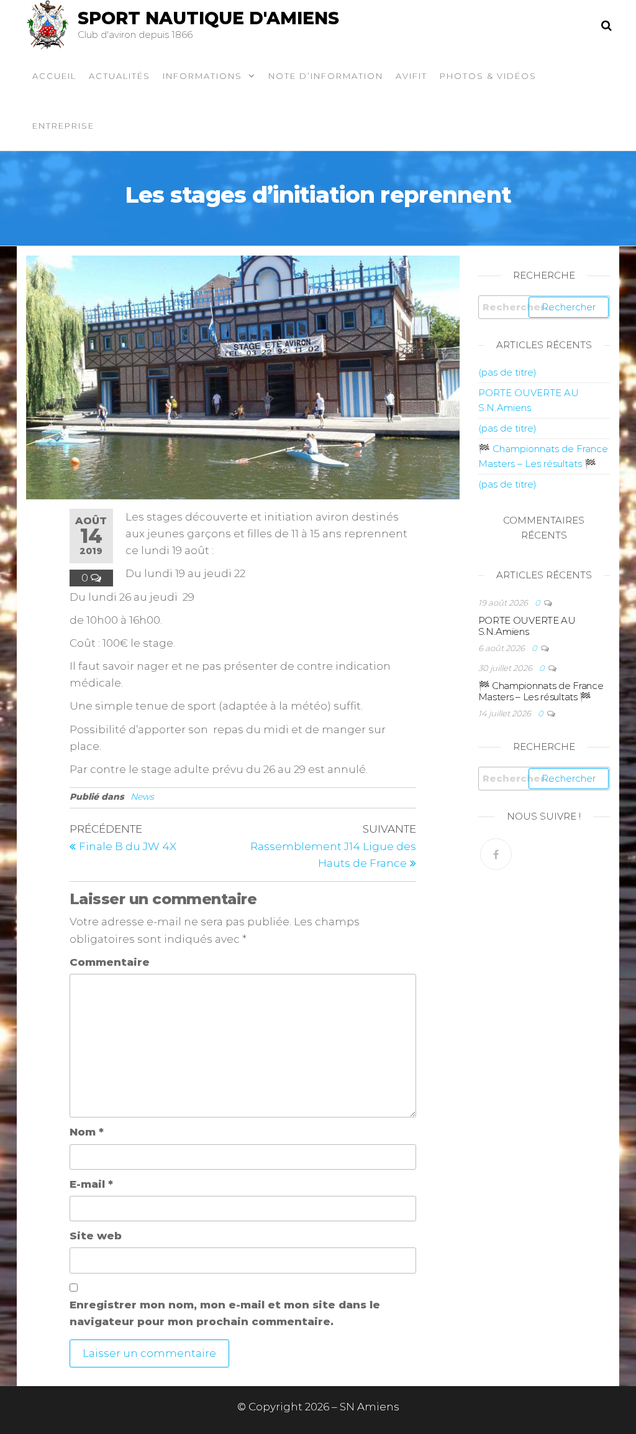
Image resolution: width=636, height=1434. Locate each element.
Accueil (54, 76)
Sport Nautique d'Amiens (208, 18)
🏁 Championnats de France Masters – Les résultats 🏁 (541, 691)
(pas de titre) (507, 372)
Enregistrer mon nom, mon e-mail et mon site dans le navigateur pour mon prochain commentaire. (225, 1313)
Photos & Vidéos (488, 76)
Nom (87, 1132)
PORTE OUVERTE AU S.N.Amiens (527, 625)
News (142, 796)
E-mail (91, 1184)
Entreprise (63, 126)
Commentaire (110, 962)
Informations (202, 76)
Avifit (411, 76)
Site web (96, 1235)
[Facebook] (496, 854)
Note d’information (325, 76)
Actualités (119, 76)
